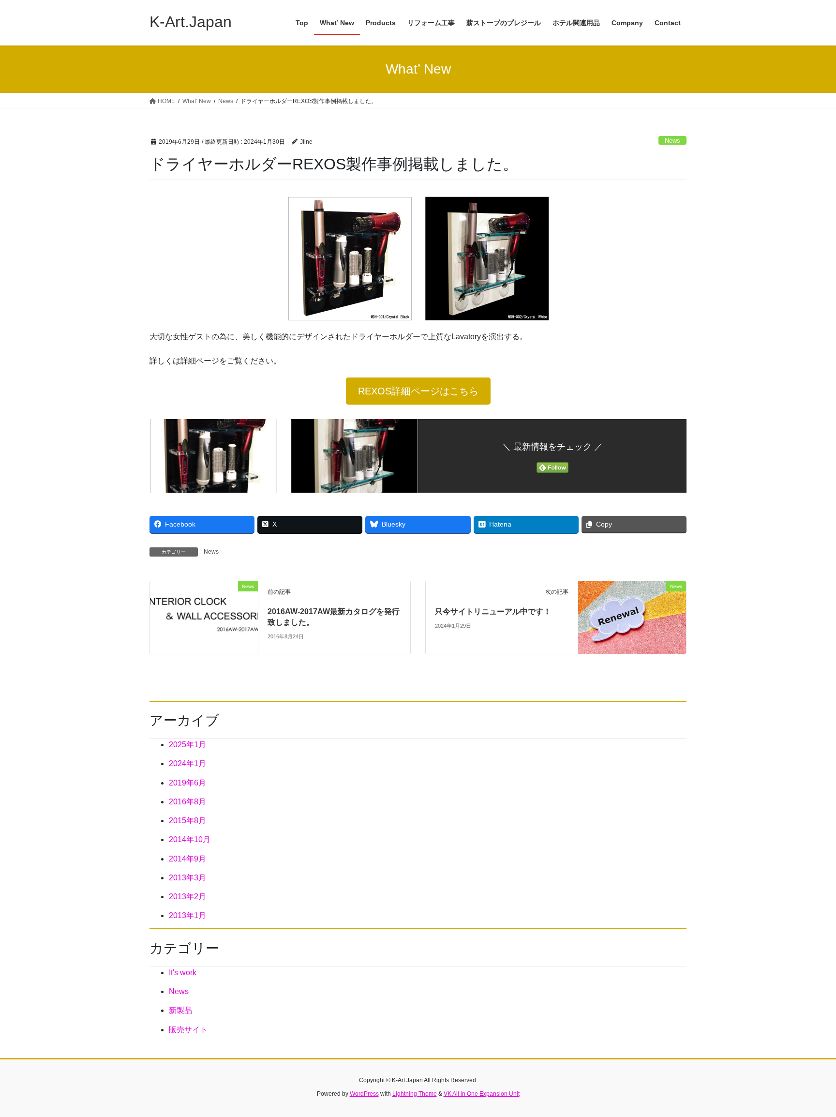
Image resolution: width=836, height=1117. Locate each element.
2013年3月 (187, 878)
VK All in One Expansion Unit (482, 1093)
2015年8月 (187, 820)
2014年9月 (187, 859)
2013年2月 (187, 896)
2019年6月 (187, 783)
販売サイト (188, 1030)
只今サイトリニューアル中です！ (493, 611)
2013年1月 (187, 915)
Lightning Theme (414, 1093)
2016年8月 (187, 802)
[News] (204, 617)
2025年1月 (187, 744)
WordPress (364, 1093)
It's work (182, 972)
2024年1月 (187, 763)
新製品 (180, 1010)
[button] (418, 391)
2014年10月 (189, 839)
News (672, 140)
